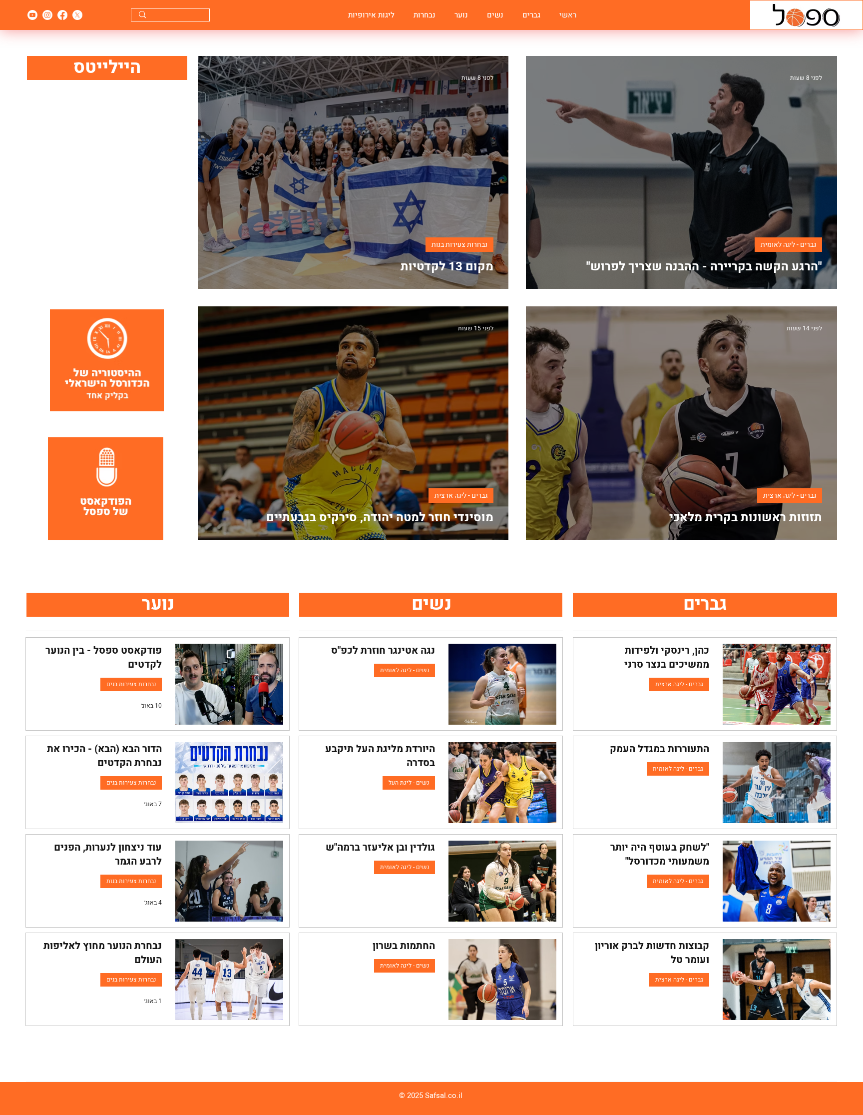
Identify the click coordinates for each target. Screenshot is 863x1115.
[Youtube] (32, 15)
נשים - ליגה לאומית (404, 670)
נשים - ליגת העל (409, 782)
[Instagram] (47, 15)
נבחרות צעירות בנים (131, 684)
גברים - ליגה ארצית (789, 495)
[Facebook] (62, 15)
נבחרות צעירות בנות (459, 244)
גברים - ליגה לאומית (788, 244)
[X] (77, 15)
